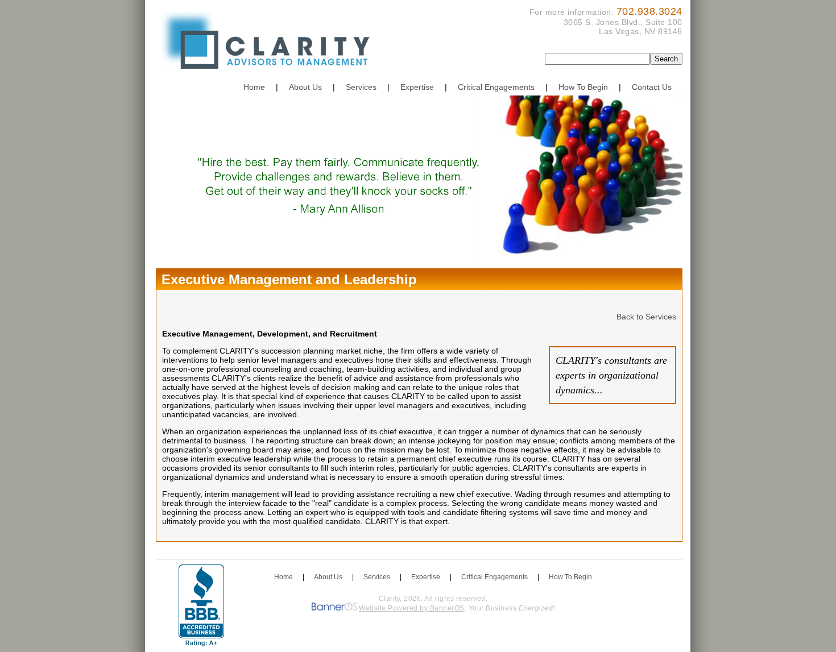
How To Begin (583, 87)
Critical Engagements (496, 87)
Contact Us (652, 87)
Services (361, 87)
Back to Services (646, 316)
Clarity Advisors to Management (269, 44)
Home (254, 87)
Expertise (417, 87)
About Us (305, 87)
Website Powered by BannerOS (412, 608)
